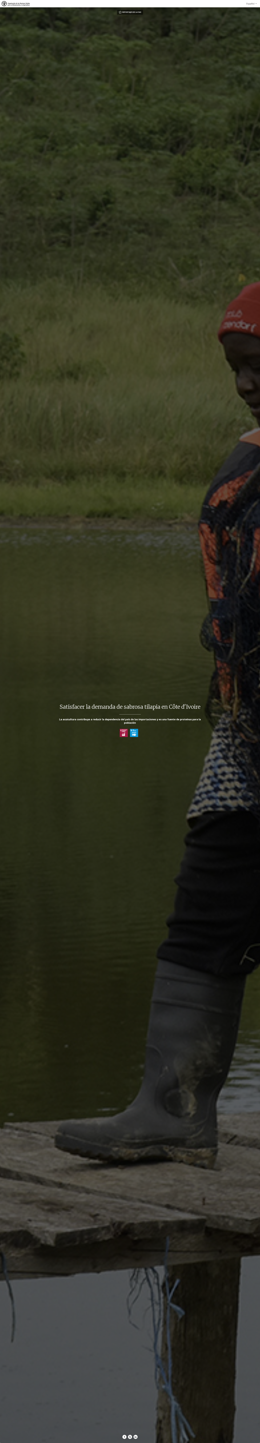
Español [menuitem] (250, 3)
